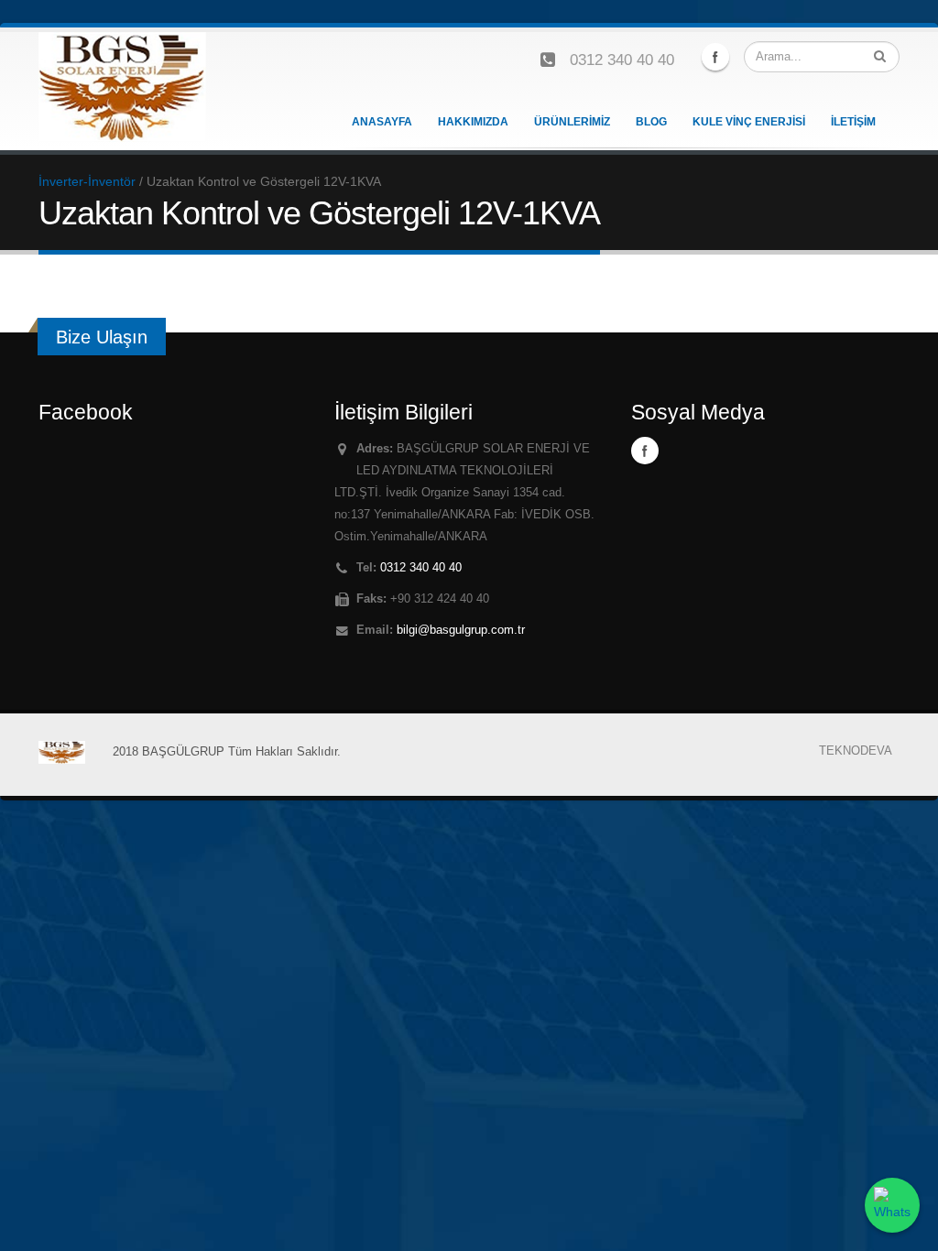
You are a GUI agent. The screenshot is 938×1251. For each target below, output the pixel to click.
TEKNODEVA (855, 751)
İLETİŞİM (853, 121)
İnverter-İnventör (87, 181)
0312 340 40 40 (622, 60)
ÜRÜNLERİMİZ (572, 121)
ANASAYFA (382, 121)
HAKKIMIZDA (473, 121)
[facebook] (715, 57)
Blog (651, 121)
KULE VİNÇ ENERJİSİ (749, 121)
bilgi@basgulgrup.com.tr (461, 630)
